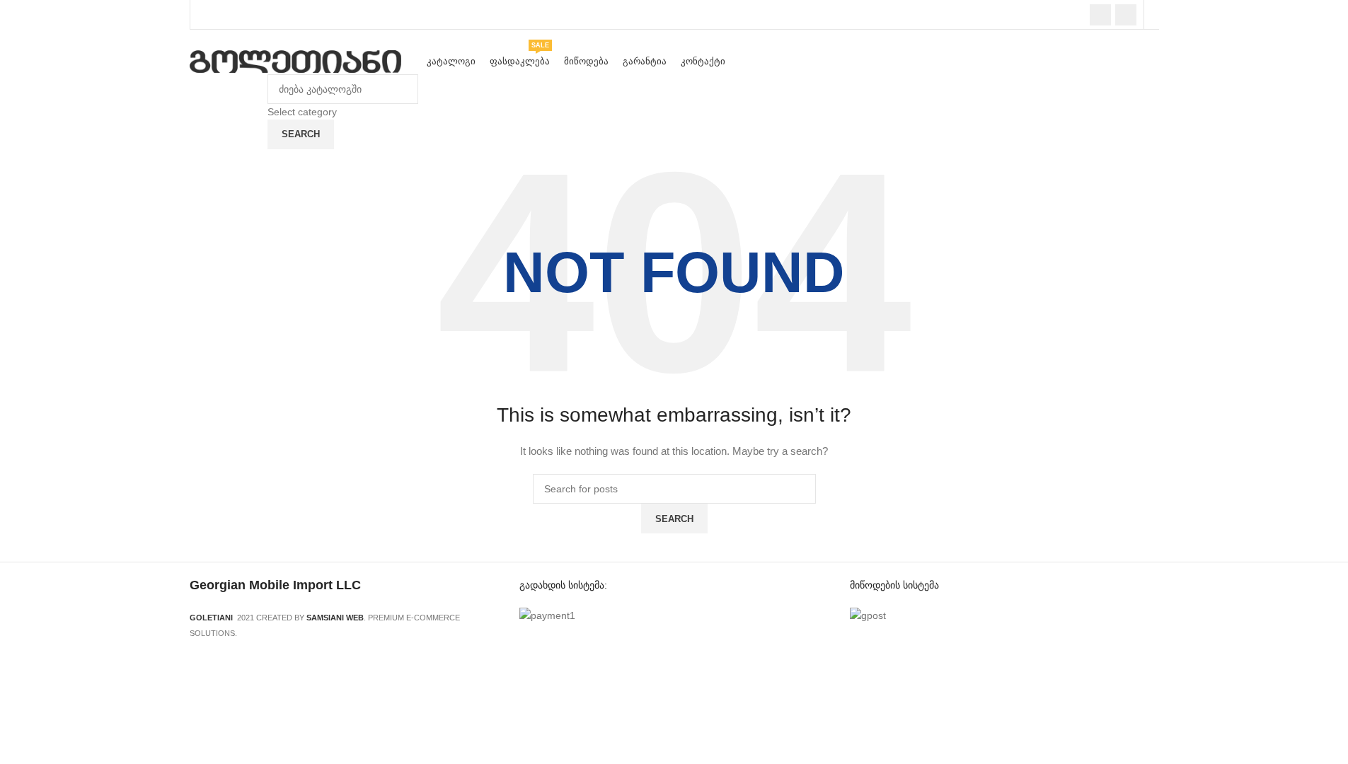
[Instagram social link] (1125, 14)
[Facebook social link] (1100, 14)
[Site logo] (296, 60)
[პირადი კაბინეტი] (1155, 15)
